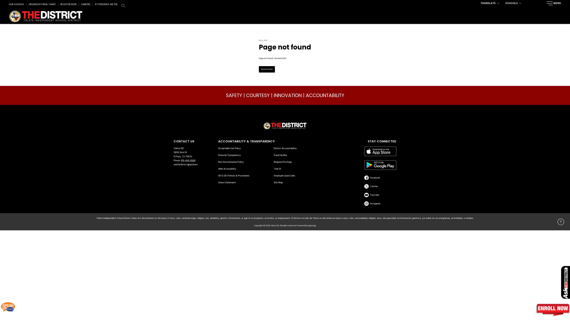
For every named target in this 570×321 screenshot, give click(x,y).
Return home (267, 69)
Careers (86, 4)
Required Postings (283, 162)
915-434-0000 (188, 161)
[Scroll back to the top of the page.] (561, 222)
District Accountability (285, 148)
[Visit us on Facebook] (379, 177)
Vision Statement (227, 183)
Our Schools (16, 4)
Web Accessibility (227, 169)
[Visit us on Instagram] (380, 203)
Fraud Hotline (280, 155)
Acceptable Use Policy (229, 148)
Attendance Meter (106, 4)
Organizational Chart (42, 4)
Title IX (277, 169)
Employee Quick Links (284, 176)
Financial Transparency (229, 155)
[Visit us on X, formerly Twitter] (379, 186)
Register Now (68, 4)
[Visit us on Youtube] (379, 195)
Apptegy (312, 225)
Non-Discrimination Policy (231, 162)
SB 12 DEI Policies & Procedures (233, 176)
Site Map (278, 183)
